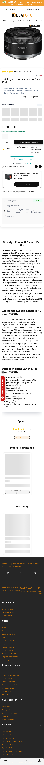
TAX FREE (5, 695)
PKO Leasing (6, 691)
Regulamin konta (8, 647)
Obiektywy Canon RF (35, 21)
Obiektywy (23, 21)
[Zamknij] (3, 372)
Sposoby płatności (8, 682)
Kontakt (4, 628)
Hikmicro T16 (6, 735)
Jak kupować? (7, 672)
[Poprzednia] (2, 3)
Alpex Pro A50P (7, 748)
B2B (3, 637)
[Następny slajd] (40, 166)
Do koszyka (17, 552)
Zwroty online (7, 707)
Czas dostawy (7, 678)
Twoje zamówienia (8, 609)
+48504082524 (34, 9)
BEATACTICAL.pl (12, 9)
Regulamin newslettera (10, 657)
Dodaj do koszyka (30, 142)
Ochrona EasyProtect (9, 713)
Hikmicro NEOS (7, 732)
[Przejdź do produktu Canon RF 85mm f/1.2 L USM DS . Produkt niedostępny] (17, 466)
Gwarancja (6, 716)
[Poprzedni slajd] (36, 166)
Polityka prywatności (9, 653)
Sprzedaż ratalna (8, 688)
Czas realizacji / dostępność (12, 685)
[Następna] (42, 3)
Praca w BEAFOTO (8, 641)
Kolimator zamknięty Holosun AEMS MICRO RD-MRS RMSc (26, 174)
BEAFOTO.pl (4, 21)
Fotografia (14, 21)
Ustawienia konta (8, 612)
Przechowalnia (7, 616)
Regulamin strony (8, 650)
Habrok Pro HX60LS (8, 745)
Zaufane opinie (7, 634)
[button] (22, 421)
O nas (4, 631)
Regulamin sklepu (8, 644)
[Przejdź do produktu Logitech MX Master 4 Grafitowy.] (17, 527)
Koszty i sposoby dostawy (11, 675)
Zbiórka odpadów (8, 720)
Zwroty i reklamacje (9, 710)
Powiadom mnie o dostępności (17, 492)
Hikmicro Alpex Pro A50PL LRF (12, 751)
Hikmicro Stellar (7, 754)
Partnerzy (5, 660)
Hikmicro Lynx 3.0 (8, 738)
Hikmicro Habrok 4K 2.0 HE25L (12, 741)
